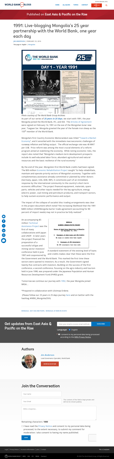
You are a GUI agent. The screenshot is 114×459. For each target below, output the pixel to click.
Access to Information (28, 449)
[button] (106, 5)
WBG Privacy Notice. (82, 337)
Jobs (37, 449)
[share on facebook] (3, 221)
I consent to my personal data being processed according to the (79, 335)
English (24, 44)
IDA (28, 456)
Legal (6, 449)
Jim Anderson (19, 41)
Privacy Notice (45, 426)
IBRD (24, 456)
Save (26, 437)
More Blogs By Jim (50, 364)
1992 (63, 281)
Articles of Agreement (81, 121)
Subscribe (101, 324)
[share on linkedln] (3, 230)
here (68, 295)
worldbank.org (101, 1)
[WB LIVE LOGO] (96, 5)
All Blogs (66, 5)
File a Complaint (104, 449)
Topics (75, 5)
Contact (85, 5)
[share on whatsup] (3, 235)
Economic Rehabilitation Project (52, 170)
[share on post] (3, 226)
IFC (33, 456)
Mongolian (31, 44)
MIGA (37, 456)
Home (57, 5)
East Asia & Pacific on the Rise (66, 14)
